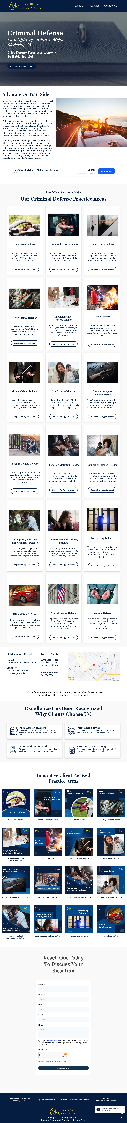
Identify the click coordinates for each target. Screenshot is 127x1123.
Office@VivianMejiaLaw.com (21, 662)
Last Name (42, 994)
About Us (79, 5)
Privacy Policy (79, 1120)
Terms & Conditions (50, 1120)
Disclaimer (66, 1120)
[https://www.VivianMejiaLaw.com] (24, 5)
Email (40, 1015)
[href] (94, 666)
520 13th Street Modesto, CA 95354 (18, 672)
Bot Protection (43, 1049)
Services (94, 5)
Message (41, 1025)
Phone (41, 1004)
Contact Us (110, 5)
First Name (42, 984)
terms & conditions (54, 1041)
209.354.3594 (47, 675)
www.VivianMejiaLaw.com (106, 1101)
